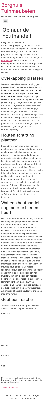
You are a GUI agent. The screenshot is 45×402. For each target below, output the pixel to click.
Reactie (5, 313)
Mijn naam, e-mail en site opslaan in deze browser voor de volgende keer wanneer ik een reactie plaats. (21, 380)
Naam (4, 345)
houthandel (6, 60)
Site (3, 366)
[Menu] (5, 21)
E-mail (5, 356)
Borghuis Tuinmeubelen (18, 8)
